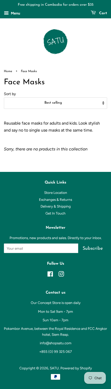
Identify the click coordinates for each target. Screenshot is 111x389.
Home (8, 71)
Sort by (10, 93)
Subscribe (93, 248)
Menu (15, 13)
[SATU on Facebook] (50, 275)
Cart (102, 13)
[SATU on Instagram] (61, 275)
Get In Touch (55, 213)
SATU (54, 368)
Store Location (55, 192)
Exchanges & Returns (55, 199)
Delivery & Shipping (56, 206)
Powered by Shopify (76, 368)
